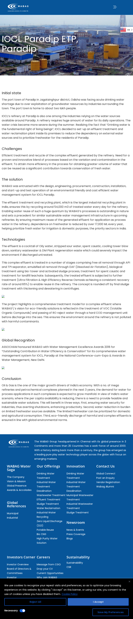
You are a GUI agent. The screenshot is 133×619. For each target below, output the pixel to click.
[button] (115, 6)
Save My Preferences (110, 612)
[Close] (129, 581)
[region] (66, 598)
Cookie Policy (70, 594)
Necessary (11, 610)
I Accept (98, 602)
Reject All (35, 602)
